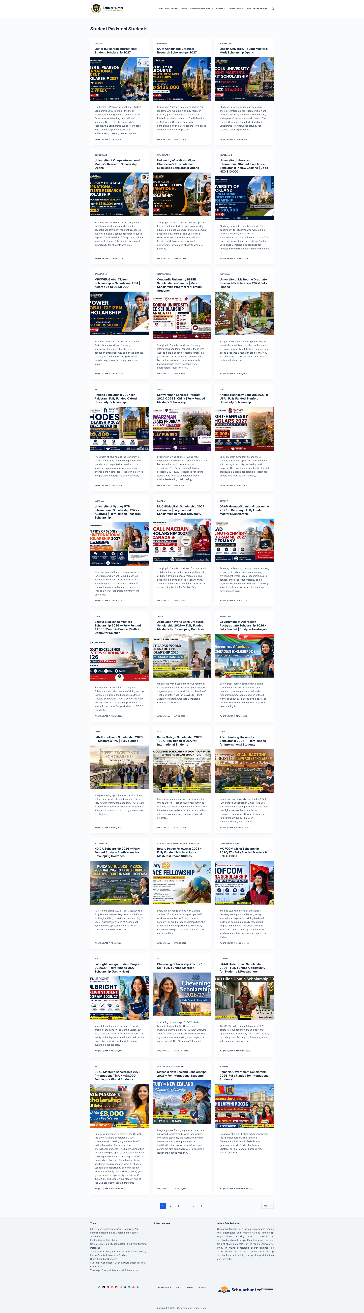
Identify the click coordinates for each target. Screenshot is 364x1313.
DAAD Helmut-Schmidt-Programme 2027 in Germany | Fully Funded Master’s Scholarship (244, 510)
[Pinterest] (133, 1287)
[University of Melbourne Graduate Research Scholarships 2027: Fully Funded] (244, 313)
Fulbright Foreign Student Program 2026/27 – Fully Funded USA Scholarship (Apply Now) (118, 967)
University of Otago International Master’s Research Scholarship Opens (117, 164)
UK (96, 389)
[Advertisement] (182, 1247)
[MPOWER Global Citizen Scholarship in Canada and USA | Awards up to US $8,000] (119, 313)
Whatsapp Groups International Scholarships (114, 1270)
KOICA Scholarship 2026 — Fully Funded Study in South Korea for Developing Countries (117, 852)
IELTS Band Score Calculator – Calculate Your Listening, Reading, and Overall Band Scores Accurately (114, 1233)
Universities (235, 8)
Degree (219, 8)
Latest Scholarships (168, 8)
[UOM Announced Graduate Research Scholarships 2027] (182, 79)
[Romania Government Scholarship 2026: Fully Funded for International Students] (244, 1106)
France (98, 616)
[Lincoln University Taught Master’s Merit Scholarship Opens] (244, 79)
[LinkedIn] (129, 1287)
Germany (224, 501)
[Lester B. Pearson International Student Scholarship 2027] (119, 79)
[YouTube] (116, 1287)
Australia (162, 43)
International (164, 274)
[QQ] (138, 1287)
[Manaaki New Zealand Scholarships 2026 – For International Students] (182, 1102)
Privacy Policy (165, 1287)
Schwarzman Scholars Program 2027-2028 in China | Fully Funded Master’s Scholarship (181, 398)
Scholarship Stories (257, 8)
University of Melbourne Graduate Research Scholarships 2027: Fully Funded (243, 283)
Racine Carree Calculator (103, 1240)
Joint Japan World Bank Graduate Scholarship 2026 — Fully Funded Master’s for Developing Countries (180, 625)
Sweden (183, 843)
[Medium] (125, 1287)
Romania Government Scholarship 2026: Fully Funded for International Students (244, 1075)
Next (266, 1206)
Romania (224, 1066)
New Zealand (226, 43)
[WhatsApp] (112, 1287)
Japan (160, 616)
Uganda (192, 843)
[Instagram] (108, 1287)
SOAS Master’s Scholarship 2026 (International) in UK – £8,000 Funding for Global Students (117, 1075)
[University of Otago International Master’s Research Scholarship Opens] (119, 194)
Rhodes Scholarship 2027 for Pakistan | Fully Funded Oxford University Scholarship (116, 398)
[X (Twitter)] (104, 1287)
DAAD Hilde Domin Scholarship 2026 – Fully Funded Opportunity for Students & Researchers (242, 967)
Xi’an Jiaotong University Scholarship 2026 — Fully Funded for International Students (243, 740)
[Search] (273, 9)
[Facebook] (99, 1287)
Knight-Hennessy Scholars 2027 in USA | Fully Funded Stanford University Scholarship (244, 398)
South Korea (101, 843)
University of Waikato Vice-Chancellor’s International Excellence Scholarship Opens (178, 164)
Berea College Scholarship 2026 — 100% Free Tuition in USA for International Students (181, 740)
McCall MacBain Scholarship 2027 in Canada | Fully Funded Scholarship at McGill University (180, 510)
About (179, 1287)
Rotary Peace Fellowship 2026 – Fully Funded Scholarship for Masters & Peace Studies (179, 852)
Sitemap (202, 1287)
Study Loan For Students (103, 1259)
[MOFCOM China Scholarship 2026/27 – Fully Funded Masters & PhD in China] (244, 883)
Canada (98, 43)
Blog (184, 8)
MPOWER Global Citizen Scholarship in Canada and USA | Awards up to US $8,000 (117, 283)
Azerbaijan (225, 616)
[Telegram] (121, 1287)
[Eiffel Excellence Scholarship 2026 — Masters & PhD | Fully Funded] (119, 767)
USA (105, 274)
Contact (190, 1287)
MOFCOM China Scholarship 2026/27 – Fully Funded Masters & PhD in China (243, 852)
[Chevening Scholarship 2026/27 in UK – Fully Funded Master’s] (182, 994)
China (160, 389)
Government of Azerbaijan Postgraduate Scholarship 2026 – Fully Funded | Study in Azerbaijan (243, 625)
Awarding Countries (200, 8)
